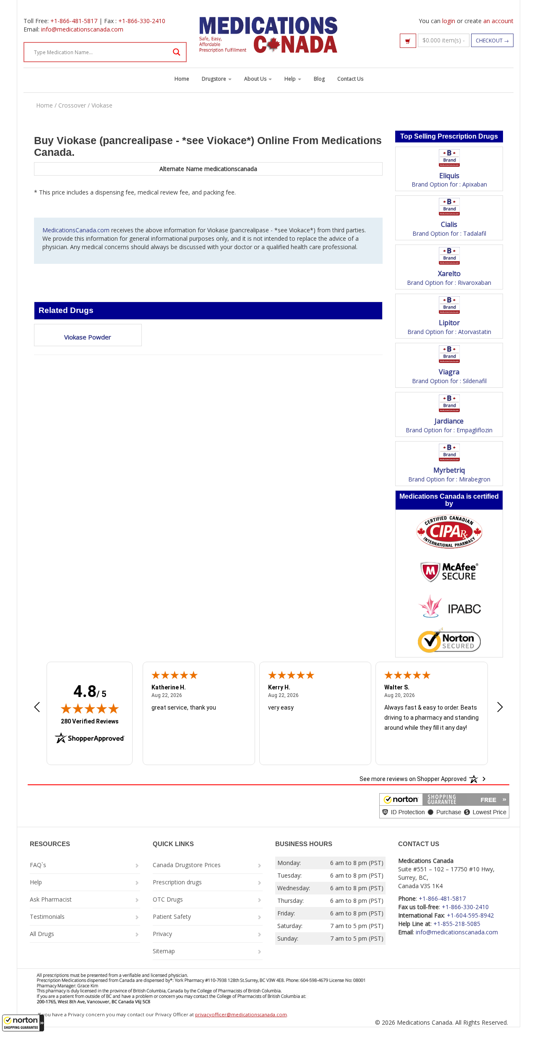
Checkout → (492, 40)
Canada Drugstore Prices (187, 865)
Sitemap (164, 951)
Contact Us (350, 78)
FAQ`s (38, 865)
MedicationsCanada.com (75, 230)
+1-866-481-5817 (73, 21)
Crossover (72, 105)
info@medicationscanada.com (82, 29)
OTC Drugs (168, 899)
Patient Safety (172, 916)
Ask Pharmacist (51, 899)
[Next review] (500, 707)
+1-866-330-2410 (141, 21)
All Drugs (42, 934)
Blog (319, 78)
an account (498, 21)
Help (290, 78)
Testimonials (47, 916)
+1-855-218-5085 (456, 924)
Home (182, 78)
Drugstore (214, 78)
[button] (23, 1023)
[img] (89, 708)
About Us (256, 78)
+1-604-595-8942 (470, 915)
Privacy (162, 934)
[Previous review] (37, 707)
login (448, 21)
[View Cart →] (408, 41)
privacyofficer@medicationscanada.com (241, 1014)
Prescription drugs (177, 882)
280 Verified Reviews (90, 721)
